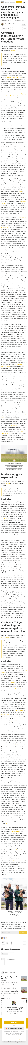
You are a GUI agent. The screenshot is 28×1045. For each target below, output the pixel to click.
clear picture (22, 217)
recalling (12, 51)
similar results (5, 227)
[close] (23, 1001)
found (20, 191)
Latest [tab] (6, 972)
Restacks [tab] (11, 954)
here (7, 824)
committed (4, 518)
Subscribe (19, 2)
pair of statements (19, 745)
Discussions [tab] (12, 972)
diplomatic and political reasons (16, 689)
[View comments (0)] (7, 28)
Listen (24, 24)
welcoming (8, 284)
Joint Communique (18, 850)
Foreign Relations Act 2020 (14, 77)
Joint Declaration (19, 711)
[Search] (25, 972)
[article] (14, 980)
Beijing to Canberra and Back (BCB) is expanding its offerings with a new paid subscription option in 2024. (10, 990)
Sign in (25, 2)
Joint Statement (5, 637)
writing (8, 483)
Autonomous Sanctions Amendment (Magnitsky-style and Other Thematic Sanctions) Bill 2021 (13, 95)
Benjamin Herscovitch (10, 23)
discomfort (12, 683)
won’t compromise (15, 425)
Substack (6, 1042)
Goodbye (3, 980)
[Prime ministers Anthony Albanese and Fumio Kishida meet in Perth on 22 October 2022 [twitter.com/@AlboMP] (14, 914)
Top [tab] (3, 972)
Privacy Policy (19, 1034)
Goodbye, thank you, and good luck (9, 977)
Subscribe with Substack (15, 1028)
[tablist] (7, 953)
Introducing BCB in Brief (8, 988)
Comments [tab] (4, 954)
